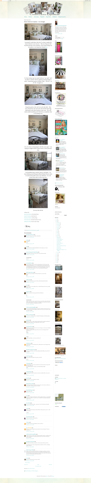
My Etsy (30, 17)
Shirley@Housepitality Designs (30, 349)
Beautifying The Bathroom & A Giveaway (62, 175)
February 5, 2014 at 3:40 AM (30, 424)
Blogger (53, 476)
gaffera (47, 476)
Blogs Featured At (62, 17)
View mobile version (38, 466)
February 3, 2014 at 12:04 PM (30, 269)
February (58, 236)
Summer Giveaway (62, 153)
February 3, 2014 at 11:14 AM (30, 254)
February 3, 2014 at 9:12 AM (30, 243)
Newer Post (26, 464)
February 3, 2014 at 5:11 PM (30, 333)
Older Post (50, 464)
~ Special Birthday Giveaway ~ (62, 140)
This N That (28, 378)
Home (25, 17)
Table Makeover (59, 238)
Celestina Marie (28, 363)
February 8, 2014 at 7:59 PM (30, 455)
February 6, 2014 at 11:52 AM (30, 431)
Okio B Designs (28, 356)
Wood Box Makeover (60, 243)
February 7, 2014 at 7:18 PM (30, 446)
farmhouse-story (28, 343)
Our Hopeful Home (29, 263)
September (58, 227)
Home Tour (48, 17)
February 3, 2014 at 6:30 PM (30, 360)
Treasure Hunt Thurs (27, 219)
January (58, 252)
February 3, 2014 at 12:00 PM (30, 260)
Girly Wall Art (59, 241)
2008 (56, 260)
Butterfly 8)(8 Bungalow (29, 390)
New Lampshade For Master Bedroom (63, 147)
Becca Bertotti (28, 403)
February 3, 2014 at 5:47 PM (30, 346)
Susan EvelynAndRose (29, 416)
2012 (56, 255)
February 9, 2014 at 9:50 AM (30, 460)
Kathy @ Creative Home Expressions (61, 25)
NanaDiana (27, 320)
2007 (56, 262)
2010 (56, 258)
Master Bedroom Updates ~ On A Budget (61, 250)
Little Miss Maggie (29, 371)
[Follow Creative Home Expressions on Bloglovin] (59, 362)
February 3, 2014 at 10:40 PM (30, 400)
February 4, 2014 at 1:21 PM (30, 413)
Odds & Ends (59, 247)
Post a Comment (27, 462)
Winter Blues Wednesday (28, 217)
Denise (27, 458)
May (57, 232)
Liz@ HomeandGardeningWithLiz (31, 307)
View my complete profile (58, 33)
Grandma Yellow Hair (29, 326)
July (57, 229)
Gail (26, 246)
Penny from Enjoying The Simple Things (32, 252)
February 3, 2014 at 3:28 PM (30, 288)
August (58, 228)
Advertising (36, 17)
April (58, 234)
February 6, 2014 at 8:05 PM (30, 438)
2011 (56, 256)
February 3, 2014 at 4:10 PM (30, 317)
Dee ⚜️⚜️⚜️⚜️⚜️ (29, 427)
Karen (27, 395)
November (58, 224)
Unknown (27, 422)
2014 (56, 221)
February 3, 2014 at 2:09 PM (30, 282)
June (57, 231)
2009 (56, 259)
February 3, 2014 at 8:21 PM (30, 375)
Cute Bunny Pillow (59, 240)
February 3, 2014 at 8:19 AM (30, 237)
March (58, 235)
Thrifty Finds (58, 244)
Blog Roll (42, 17)
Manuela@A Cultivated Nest (30, 441)
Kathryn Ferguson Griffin (30, 449)
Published (55, 17)
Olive (27, 285)
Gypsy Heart (28, 291)
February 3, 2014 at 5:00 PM (30, 323)
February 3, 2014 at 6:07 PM (30, 353)
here (46, 47)
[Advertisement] (59, 388)
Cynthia (27, 408)
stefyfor (27, 240)
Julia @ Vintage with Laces (30, 272)
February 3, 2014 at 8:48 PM (30, 387)
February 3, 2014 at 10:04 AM (30, 249)
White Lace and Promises (29, 314)
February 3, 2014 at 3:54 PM (30, 311)
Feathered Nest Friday (27, 221)
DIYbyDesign (28, 279)
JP (26, 336)
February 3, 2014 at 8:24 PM (30, 380)
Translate (62, 38)
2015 (56, 220)
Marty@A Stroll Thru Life (30, 234)
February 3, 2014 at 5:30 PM (30, 340)
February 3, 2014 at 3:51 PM (30, 304)
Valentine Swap (59, 248)
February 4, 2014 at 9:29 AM (30, 405)
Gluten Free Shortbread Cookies (61, 245)
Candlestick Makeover (60, 239)
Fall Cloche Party (62, 167)
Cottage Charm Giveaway (62, 161)
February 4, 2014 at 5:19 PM (30, 419)
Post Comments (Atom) (31, 468)
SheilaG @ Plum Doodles (29, 383)
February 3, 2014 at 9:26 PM (30, 392)
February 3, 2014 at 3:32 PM (30, 297)
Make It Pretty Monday (27, 214)
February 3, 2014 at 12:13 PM (30, 276)
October (58, 225)
